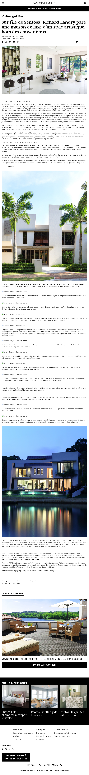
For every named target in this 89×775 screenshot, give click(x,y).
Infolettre (40, 739)
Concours (40, 733)
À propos (40, 730)
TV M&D (16, 739)
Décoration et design (22, 733)
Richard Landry (80, 108)
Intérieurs (17, 730)
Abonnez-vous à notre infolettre (44, 9)
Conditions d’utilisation (65, 733)
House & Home (43, 736)
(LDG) (53, 110)
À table (15, 736)
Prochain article (44, 665)
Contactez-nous (62, 736)
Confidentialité (61, 730)
